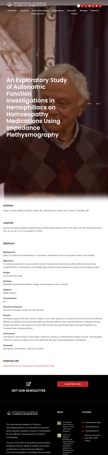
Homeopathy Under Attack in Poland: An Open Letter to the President (69, 426)
